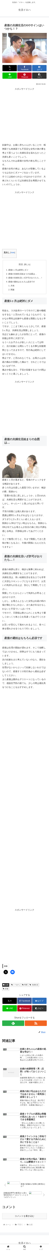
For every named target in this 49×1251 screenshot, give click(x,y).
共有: (13, 286)
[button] (39, 76)
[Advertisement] (24, 115)
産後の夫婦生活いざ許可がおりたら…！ (25, 278)
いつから (16, 985)
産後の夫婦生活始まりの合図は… (22, 274)
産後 (6, 989)
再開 (25, 985)
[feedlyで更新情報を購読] (13, 1023)
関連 (12, 290)
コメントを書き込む (24, 1216)
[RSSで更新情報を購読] (36, 1023)
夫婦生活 (35, 985)
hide (13, 253)
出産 (6, 985)
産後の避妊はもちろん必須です (21, 282)
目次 (21, 264)
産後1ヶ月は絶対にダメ (18, 270)
